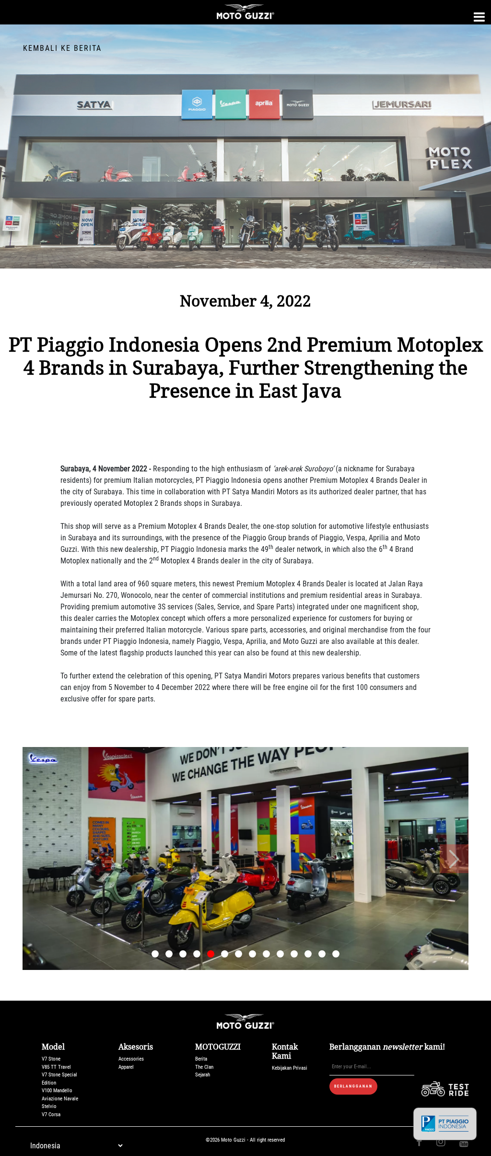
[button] (435, 858)
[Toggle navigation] (479, 17)
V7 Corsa (51, 1114)
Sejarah (202, 1075)
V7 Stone (51, 1059)
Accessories (131, 1059)
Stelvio (49, 1106)
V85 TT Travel (56, 1067)
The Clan (204, 1067)
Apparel (126, 1067)
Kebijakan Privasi (289, 1068)
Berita (201, 1059)
